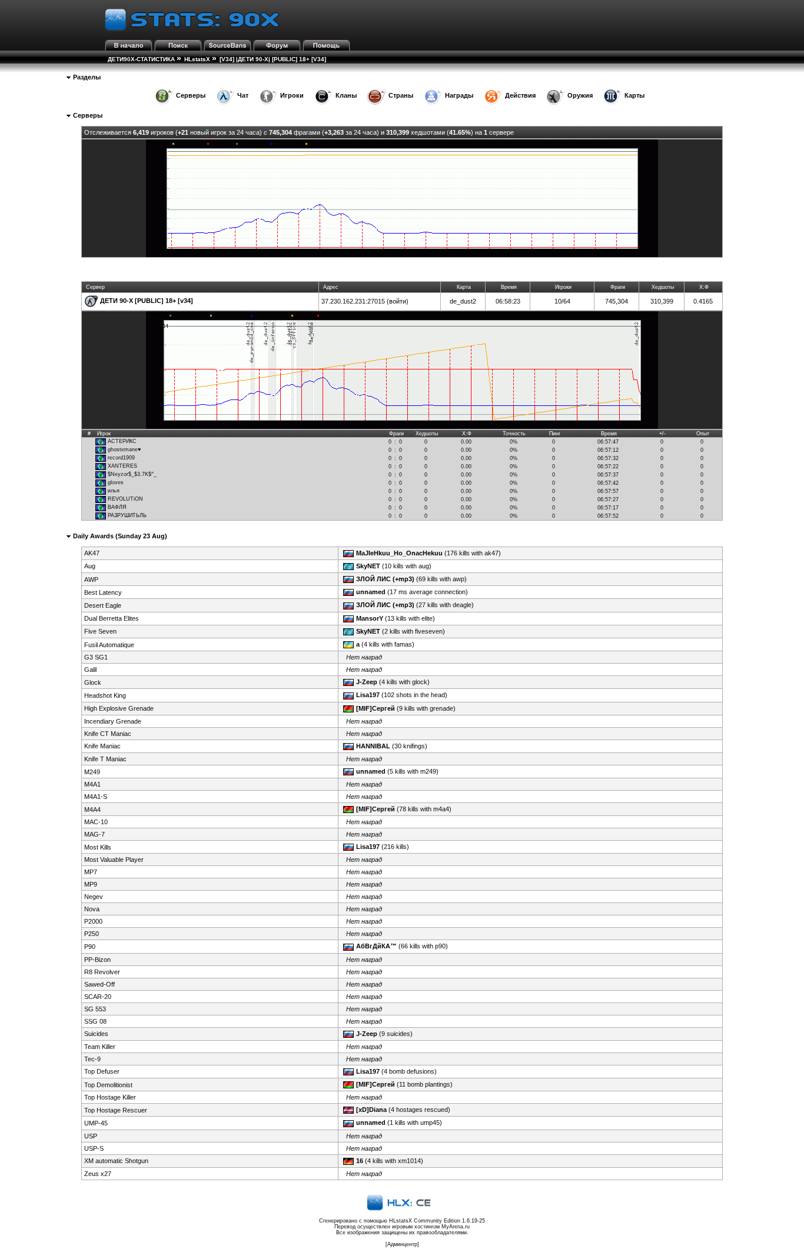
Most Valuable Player (114, 859)
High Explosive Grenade (119, 708)
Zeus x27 (97, 1173)
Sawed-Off (99, 984)
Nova (91, 908)
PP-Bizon (97, 959)
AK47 (91, 553)
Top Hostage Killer (110, 1097)
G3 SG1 (96, 657)
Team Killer (99, 1046)
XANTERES (122, 466)
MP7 (90, 871)
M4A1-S (95, 796)
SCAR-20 (97, 996)
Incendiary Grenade (112, 721)
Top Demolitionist (108, 1084)
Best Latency (103, 592)
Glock (92, 682)
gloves (116, 482)
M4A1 (92, 784)
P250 (91, 933)
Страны (400, 95)
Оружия (580, 95)
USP (90, 1136)
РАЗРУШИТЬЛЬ (127, 515)
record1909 (121, 458)
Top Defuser (101, 1071)
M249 (92, 771)
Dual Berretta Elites (111, 618)
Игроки (292, 95)
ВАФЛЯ (117, 507)
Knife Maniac (102, 746)
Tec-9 (92, 1059)
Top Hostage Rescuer (115, 1110)
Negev (93, 896)
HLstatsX (197, 59)
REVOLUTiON (125, 499)
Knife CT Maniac (107, 733)
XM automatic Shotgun (116, 1160)
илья (113, 491)
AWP (91, 579)
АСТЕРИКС (122, 441)
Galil (90, 669)
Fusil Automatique (109, 644)
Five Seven (100, 631)
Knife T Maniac (105, 758)
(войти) (397, 301)
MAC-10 (96, 821)
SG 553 (95, 1008)
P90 (89, 946)
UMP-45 (96, 1123)
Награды (459, 95)
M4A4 (92, 809)
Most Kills (97, 847)
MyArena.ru (455, 1227)
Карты (634, 95)
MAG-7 (94, 834)
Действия (520, 95)
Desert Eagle (102, 605)
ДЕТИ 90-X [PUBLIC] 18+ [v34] (146, 300)
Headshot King (105, 695)
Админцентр (402, 1244)
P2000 (93, 921)
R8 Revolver (102, 971)
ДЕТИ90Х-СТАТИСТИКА (141, 59)
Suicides (96, 1033)
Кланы (346, 95)
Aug (89, 565)
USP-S (94, 1148)
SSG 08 (95, 1021)
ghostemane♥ (124, 449)
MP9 (90, 884)
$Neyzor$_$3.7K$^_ (132, 474)
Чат (242, 95)
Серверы (190, 95)
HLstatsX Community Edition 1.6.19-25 (437, 1221)
